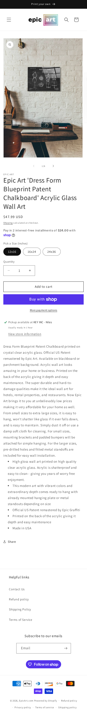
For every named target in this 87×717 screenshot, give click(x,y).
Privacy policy (22, 707)
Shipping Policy (20, 609)
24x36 (51, 252)
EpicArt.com (26, 700)
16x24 (32, 252)
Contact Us (17, 589)
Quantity (8, 262)
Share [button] (12, 542)
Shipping (8, 222)
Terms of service (44, 707)
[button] (9, 20)
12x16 (12, 252)
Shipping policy (67, 707)
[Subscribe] (66, 648)
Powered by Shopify (45, 700)
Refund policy (19, 599)
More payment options (43, 310)
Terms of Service (20, 620)
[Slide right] (53, 166)
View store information (24, 334)
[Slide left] (34, 166)
